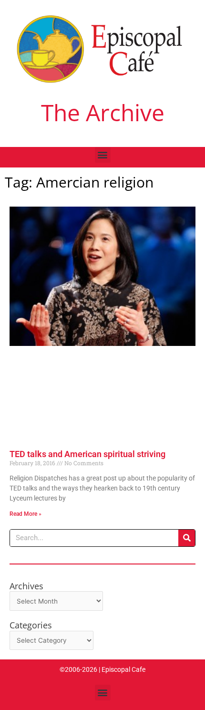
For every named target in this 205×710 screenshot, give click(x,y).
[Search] (186, 538)
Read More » (25, 514)
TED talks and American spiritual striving (87, 454)
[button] (103, 155)
